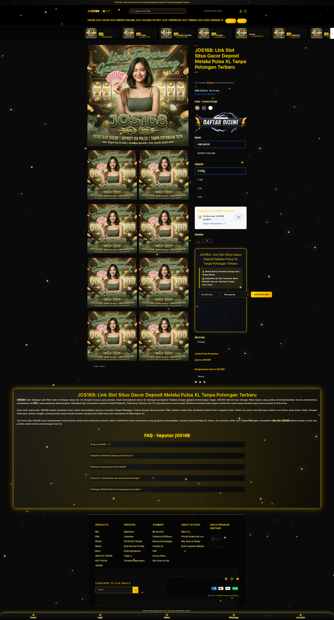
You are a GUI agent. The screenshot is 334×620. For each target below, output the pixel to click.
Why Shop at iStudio (190, 541)
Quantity (199, 234)
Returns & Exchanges (162, 541)
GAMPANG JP (216, 20)
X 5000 (201, 171)
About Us (185, 532)
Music (98, 551)
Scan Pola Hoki (261, 295)
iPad (97, 536)
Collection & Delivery (162, 536)
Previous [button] (85, 2)
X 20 (199, 197)
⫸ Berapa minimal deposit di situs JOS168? (108, 467)
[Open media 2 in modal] (112, 175)
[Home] (93, 11)
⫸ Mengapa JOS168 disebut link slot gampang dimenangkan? (116, 489)
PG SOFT (157, 20)
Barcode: (215, 72)
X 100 (200, 180)
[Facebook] (196, 382)
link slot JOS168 (281, 421)
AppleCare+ (129, 532)
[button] (91, 20)
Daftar (167, 617)
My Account (158, 532)
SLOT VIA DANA (144, 20)
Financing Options (132, 551)
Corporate (128, 536)
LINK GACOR (204, 144)
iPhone (98, 541)
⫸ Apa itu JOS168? (98, 444)
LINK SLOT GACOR (103, 556)
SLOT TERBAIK (189, 20)
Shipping (210, 83)
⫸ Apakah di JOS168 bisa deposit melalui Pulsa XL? (112, 456)
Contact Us (158, 546)
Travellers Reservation (134, 561)
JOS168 (91, 20)
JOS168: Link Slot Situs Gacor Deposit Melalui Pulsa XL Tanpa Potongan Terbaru (152, 2)
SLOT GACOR (102, 20)
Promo (33, 617)
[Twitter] (201, 382)
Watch (98, 546)
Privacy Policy (159, 556)
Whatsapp (233, 617)
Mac (97, 532)
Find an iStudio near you (192, 536)
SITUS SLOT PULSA (133, 541)
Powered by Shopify (231, 595)
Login (100, 617)
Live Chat (300, 617)
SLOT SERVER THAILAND (123, 20)
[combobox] (157, 11)
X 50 (199, 188)
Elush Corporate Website (192, 546)
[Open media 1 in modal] (138, 95)
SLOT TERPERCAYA (171, 20)
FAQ (155, 551)
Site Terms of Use (161, 561)
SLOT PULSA (101, 561)
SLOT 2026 (203, 20)
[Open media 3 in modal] (163, 175)
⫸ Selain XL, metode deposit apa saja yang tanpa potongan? (115, 478)
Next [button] (248, 2)
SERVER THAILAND (206, 153)
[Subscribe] (135, 590)
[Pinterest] (205, 382)
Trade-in (128, 556)
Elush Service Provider (134, 546)
